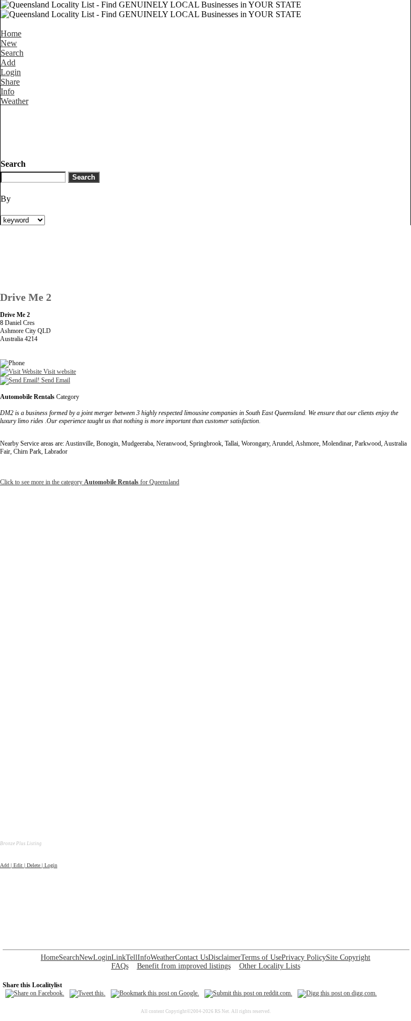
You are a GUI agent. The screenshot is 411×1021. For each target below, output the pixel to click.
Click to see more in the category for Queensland (89, 482)
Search (12, 52)
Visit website (59, 371)
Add (8, 62)
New (9, 43)
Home (11, 33)
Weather (14, 101)
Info (7, 91)
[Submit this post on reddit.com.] (248, 993)
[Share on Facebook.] (35, 993)
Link (118, 957)
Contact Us (191, 957)
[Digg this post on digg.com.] (337, 993)
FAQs (119, 966)
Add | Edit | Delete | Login (28, 865)
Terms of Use (261, 957)
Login (11, 72)
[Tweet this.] (87, 993)
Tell (132, 957)
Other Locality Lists (269, 966)
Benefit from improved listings (184, 966)
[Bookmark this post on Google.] (155, 993)
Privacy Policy (303, 957)
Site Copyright (348, 957)
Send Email (55, 380)
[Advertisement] (195, 130)
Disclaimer (224, 957)
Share (10, 81)
